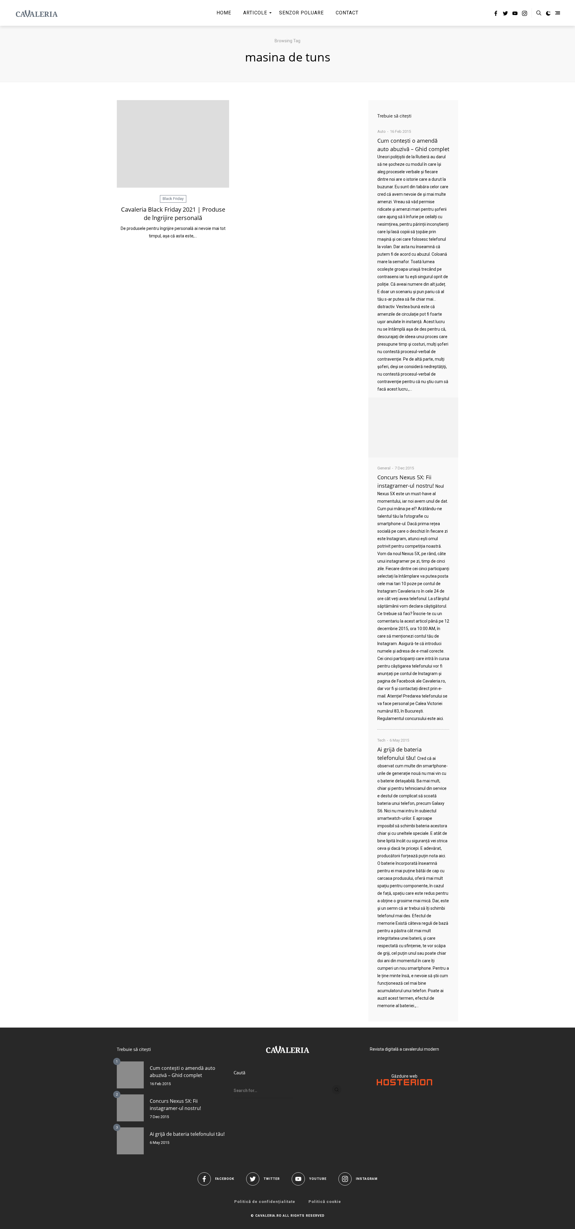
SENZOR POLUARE (301, 13)
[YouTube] (515, 14)
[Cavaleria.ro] (36, 13)
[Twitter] (505, 14)
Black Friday (173, 198)
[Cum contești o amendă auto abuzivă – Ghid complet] (413, 427)
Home (224, 13)
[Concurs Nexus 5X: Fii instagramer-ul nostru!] (130, 1107)
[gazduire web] (404, 1084)
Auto (381, 131)
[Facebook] (495, 14)
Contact (347, 13)
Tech (381, 740)
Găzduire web (404, 1076)
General (384, 468)
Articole (255, 13)
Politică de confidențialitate (264, 1201)
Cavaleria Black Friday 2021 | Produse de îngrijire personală (173, 213)
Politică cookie (324, 1201)
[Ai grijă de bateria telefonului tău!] (130, 1140)
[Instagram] (524, 14)
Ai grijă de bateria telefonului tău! (187, 1134)
